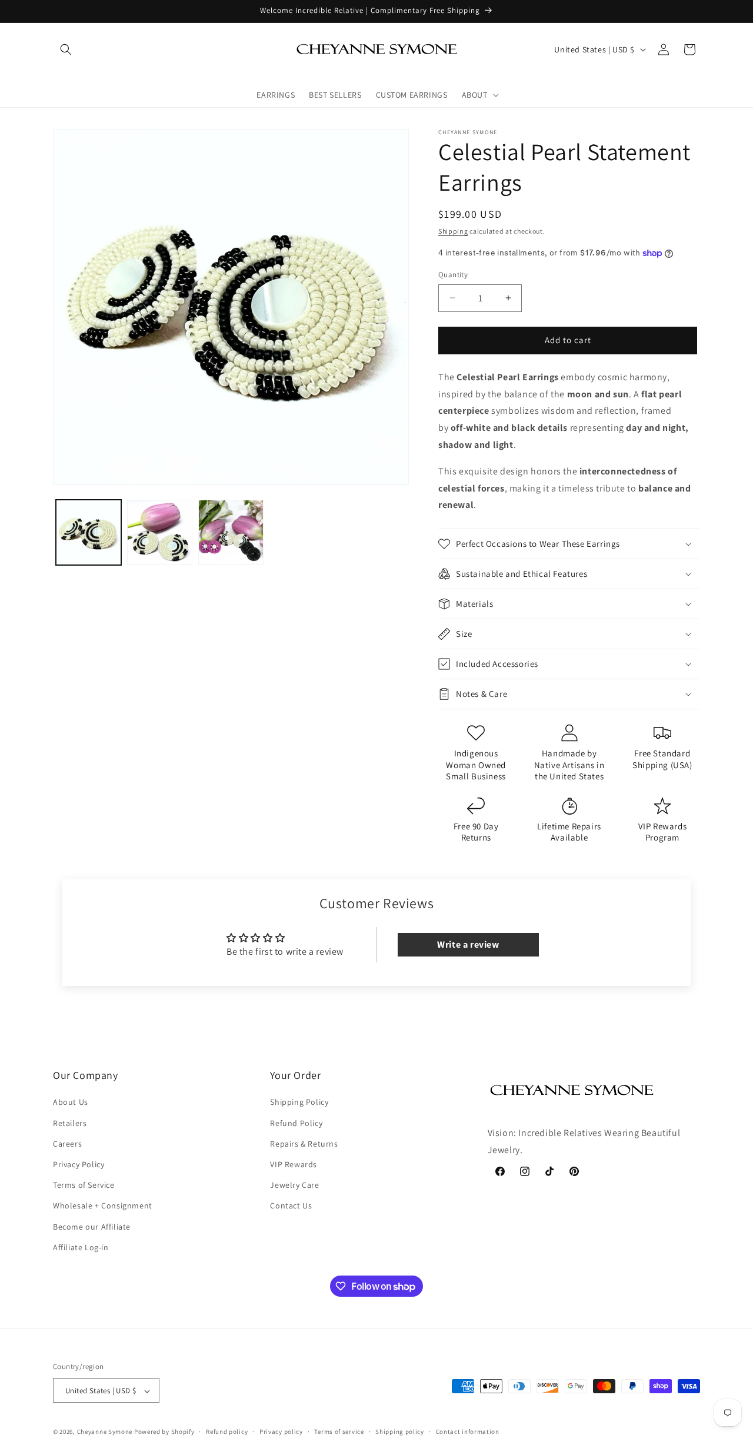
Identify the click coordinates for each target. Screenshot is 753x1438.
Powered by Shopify (164, 1432)
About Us (70, 1102)
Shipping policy (399, 1431)
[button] (66, 49)
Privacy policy (281, 1431)
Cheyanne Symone (105, 1432)
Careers (67, 1143)
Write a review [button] (468, 944)
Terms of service (339, 1431)
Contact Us (291, 1206)
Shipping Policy (299, 1102)
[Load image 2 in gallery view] (159, 532)
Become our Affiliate (92, 1226)
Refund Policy (296, 1123)
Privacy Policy (78, 1164)
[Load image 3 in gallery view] (231, 532)
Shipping (453, 231)
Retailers (69, 1123)
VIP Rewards (293, 1164)
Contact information (467, 1431)
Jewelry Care (294, 1185)
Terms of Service (84, 1185)
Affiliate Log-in (81, 1247)
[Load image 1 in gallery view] (88, 532)
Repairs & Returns (304, 1143)
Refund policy (227, 1431)
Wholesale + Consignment (102, 1206)
